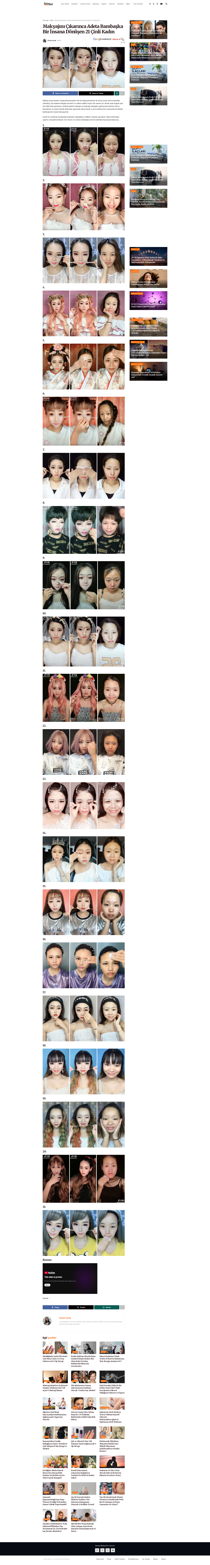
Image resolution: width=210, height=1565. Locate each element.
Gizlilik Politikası (120, 1559)
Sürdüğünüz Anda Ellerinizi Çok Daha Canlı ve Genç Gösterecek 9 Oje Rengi (55, 1358)
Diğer (128, 4)
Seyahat (120, 4)
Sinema (112, 4)
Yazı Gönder (138, 4)
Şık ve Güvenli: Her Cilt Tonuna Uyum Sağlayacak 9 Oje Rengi (83, 1443)
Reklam (155, 1559)
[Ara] (166, 4)
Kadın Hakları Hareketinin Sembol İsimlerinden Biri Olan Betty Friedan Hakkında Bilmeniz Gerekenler (83, 1361)
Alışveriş (96, 4)
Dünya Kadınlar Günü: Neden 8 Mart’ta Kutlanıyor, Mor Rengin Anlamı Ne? (112, 1358)
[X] (153, 4)
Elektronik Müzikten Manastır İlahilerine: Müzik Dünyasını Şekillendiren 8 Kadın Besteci (109, 1446)
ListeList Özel (85, 4)
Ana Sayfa (65, 4)
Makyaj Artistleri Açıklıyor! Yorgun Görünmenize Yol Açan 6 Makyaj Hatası (55, 1387)
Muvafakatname (133, 1559)
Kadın (51, 20)
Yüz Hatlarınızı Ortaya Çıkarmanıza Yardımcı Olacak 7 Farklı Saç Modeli (83, 1387)
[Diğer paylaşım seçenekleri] (122, 93)
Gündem (74, 4)
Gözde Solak (51, 40)
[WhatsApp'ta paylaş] (117, 93)
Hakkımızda (100, 1559)
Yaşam (104, 4)
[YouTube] (161, 4)
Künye (109, 1559)
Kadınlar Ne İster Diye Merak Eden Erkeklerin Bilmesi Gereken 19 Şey (110, 1472)
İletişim (163, 1559)
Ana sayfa (46, 20)
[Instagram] (157, 4)
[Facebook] (97, 1550)
